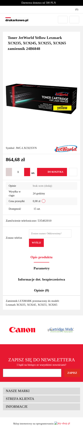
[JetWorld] (66, 148)
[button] (41, 391)
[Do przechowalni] (73, 172)
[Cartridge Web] (61, 329)
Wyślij (36, 242)
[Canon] (22, 329)
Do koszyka (55, 172)
